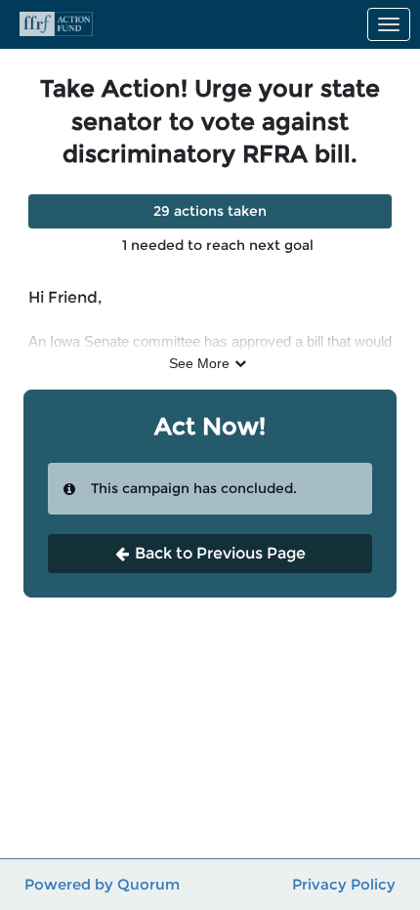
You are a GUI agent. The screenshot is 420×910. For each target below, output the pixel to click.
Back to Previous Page (220, 553)
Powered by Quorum (102, 884)
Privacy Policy (344, 884)
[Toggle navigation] (388, 24)
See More (199, 363)
